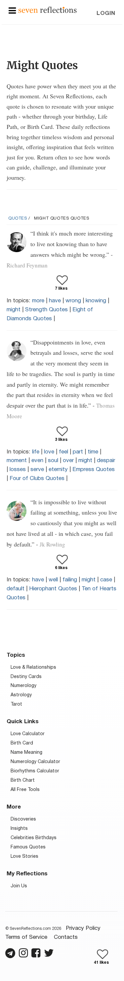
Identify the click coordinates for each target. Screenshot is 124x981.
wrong (73, 300)
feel (63, 451)
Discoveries (23, 819)
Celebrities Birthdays (34, 838)
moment (17, 460)
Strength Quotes (46, 309)
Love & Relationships (33, 667)
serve (37, 469)
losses (18, 469)
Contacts (66, 937)
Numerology (23, 686)
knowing (96, 300)
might (14, 309)
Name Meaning (26, 752)
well (53, 579)
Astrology (21, 695)
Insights (19, 829)
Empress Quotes (93, 469)
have (55, 300)
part (78, 451)
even (37, 460)
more (38, 300)
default (15, 588)
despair (106, 460)
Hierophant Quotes (53, 588)
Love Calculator (28, 734)
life (35, 451)
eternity (58, 469)
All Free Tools (25, 790)
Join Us (19, 886)
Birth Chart (23, 780)
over (68, 460)
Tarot (16, 704)
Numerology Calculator (35, 762)
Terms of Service (26, 937)
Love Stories (24, 856)
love (49, 451)
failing (69, 579)
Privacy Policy (83, 928)
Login (106, 13)
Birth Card (22, 743)
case (106, 579)
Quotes (17, 219)
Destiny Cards (26, 677)
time (93, 451)
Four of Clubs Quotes (37, 478)
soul (53, 460)
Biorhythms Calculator (35, 771)
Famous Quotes (28, 847)
